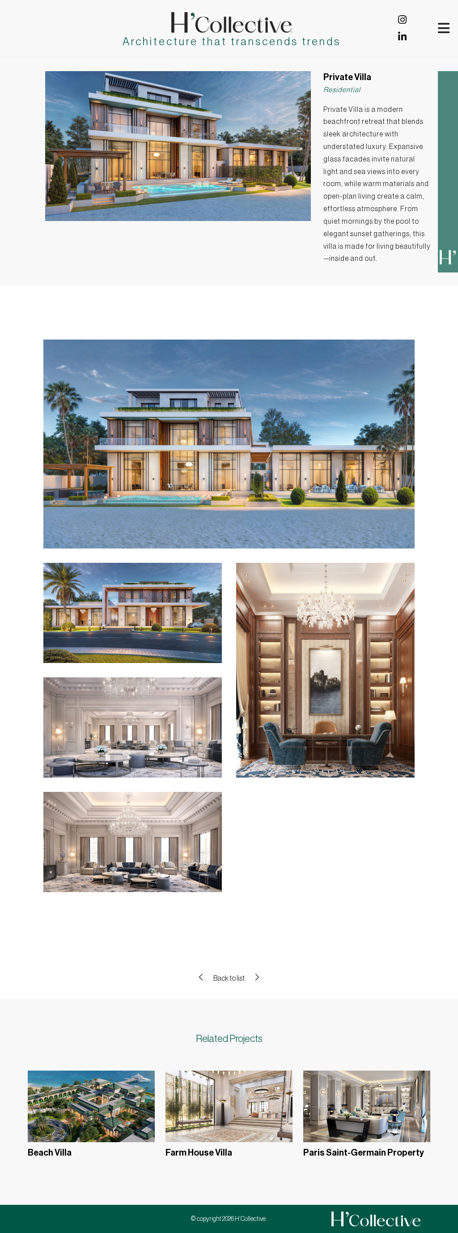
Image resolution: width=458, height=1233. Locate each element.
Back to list (229, 978)
